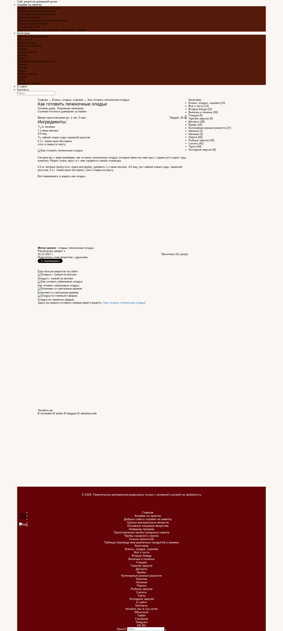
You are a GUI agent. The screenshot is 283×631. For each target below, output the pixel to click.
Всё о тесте (24, 39)
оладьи (62, 247)
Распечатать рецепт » (51, 251)
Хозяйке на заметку (29, 4)
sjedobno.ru (193, 494)
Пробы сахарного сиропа (32, 23)
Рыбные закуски (27, 73)
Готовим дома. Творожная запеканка (60, 108)
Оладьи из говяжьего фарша (56, 299)
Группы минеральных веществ (36, 11)
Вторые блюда (26, 42)
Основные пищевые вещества (36, 14)
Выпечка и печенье (29, 45)
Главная (43, 99)
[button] (23, 517)
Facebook (141, 618)
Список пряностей (28, 26)
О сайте (22, 86)
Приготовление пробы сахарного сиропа (42, 20)
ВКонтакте (142, 612)
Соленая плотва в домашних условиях (62, 111)
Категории (23, 33)
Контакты (23, 89)
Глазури (22, 48)
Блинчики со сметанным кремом (58, 292)
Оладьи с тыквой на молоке (55, 278)
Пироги (21, 70)
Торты (21, 80)
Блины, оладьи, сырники (32, 36)
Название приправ (28, 17)
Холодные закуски (29, 83)
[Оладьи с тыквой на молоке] (57, 275)
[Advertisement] (217, 15)
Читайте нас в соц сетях (141, 608)
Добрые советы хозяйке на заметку (39, 8)
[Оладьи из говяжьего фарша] (57, 296)
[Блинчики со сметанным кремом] (60, 289)
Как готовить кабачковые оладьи (58, 285)
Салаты (22, 77)
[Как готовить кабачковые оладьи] (60, 282)
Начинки (22, 67)
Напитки (22, 64)
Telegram (141, 622)
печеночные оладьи (81, 247)
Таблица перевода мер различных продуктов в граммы (51, 29)
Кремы (21, 58)
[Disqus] (113, 356)
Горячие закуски (27, 52)
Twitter (141, 615)
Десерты (22, 55)
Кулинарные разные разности (35, 61)
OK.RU (141, 625)
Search (121, 629)
